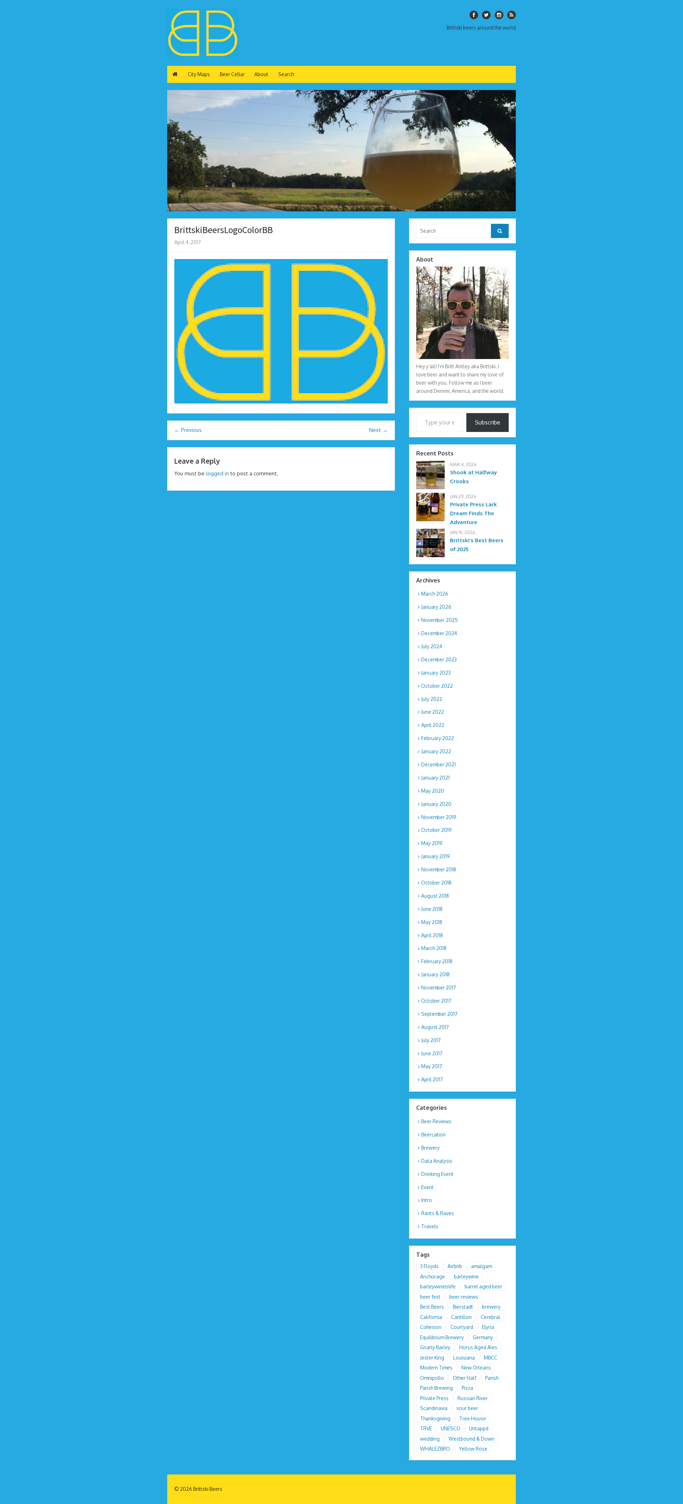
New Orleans (476, 1368)
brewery (491, 1307)
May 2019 (432, 843)
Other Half (464, 1378)
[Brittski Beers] (202, 32)
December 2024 (439, 633)
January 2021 (435, 778)
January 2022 (436, 751)
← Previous (188, 430)
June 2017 (432, 1053)
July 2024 (431, 646)
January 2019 (435, 856)
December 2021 (438, 764)
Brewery (430, 1148)
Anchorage (432, 1276)
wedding (430, 1439)
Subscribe (487, 422)
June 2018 (432, 909)
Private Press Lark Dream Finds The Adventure (473, 513)
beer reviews (463, 1297)
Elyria (488, 1327)
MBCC (490, 1358)
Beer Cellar (232, 74)
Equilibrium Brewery (442, 1337)
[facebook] (474, 15)
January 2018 (435, 974)
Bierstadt (463, 1307)
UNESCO (450, 1428)
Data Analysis (436, 1161)
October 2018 (436, 883)
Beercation (433, 1134)
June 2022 (432, 712)
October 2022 (437, 686)
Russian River (472, 1398)
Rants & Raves (437, 1213)
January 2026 (436, 607)
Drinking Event (437, 1174)
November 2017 (438, 988)
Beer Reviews (436, 1121)
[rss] (511, 15)
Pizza (467, 1388)
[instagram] (499, 15)
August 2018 (435, 896)
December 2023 (439, 659)
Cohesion (430, 1327)
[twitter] (486, 15)
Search (286, 74)
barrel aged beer (483, 1286)
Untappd (478, 1428)
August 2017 (435, 1027)
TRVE (426, 1428)
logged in (217, 473)
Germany (483, 1337)
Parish (491, 1378)
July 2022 (431, 699)
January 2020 (436, 804)
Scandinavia (434, 1408)
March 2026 (434, 594)
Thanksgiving (435, 1418)
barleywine (466, 1276)
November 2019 (438, 817)
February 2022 (437, 738)
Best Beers (432, 1307)
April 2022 (432, 725)
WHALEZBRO (435, 1449)
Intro (426, 1200)
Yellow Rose (473, 1449)
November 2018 (438, 869)
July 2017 (431, 1040)
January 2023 (436, 673)
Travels (429, 1226)
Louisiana (464, 1358)
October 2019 (436, 830)
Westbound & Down (471, 1439)
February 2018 (436, 961)
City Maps (199, 74)
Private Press (434, 1398)
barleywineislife (438, 1286)
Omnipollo (432, 1378)
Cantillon (461, 1317)
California (431, 1317)
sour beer (467, 1408)
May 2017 (431, 1066)
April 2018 (432, 935)
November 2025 (439, 620)
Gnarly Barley (435, 1347)
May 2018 (431, 922)
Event (427, 1187)
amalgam (481, 1266)
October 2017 (436, 1001)
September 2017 (439, 1014)
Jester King (432, 1358)
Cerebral (490, 1317)
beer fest (430, 1297)
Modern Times (436, 1368)
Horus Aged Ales (478, 1347)
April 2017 (432, 1079)
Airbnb (455, 1266)
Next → (378, 430)
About (261, 74)
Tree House (472, 1418)
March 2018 (433, 948)
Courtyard (461, 1327)
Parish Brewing (436, 1388)
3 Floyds (429, 1266)
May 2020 (432, 791)
